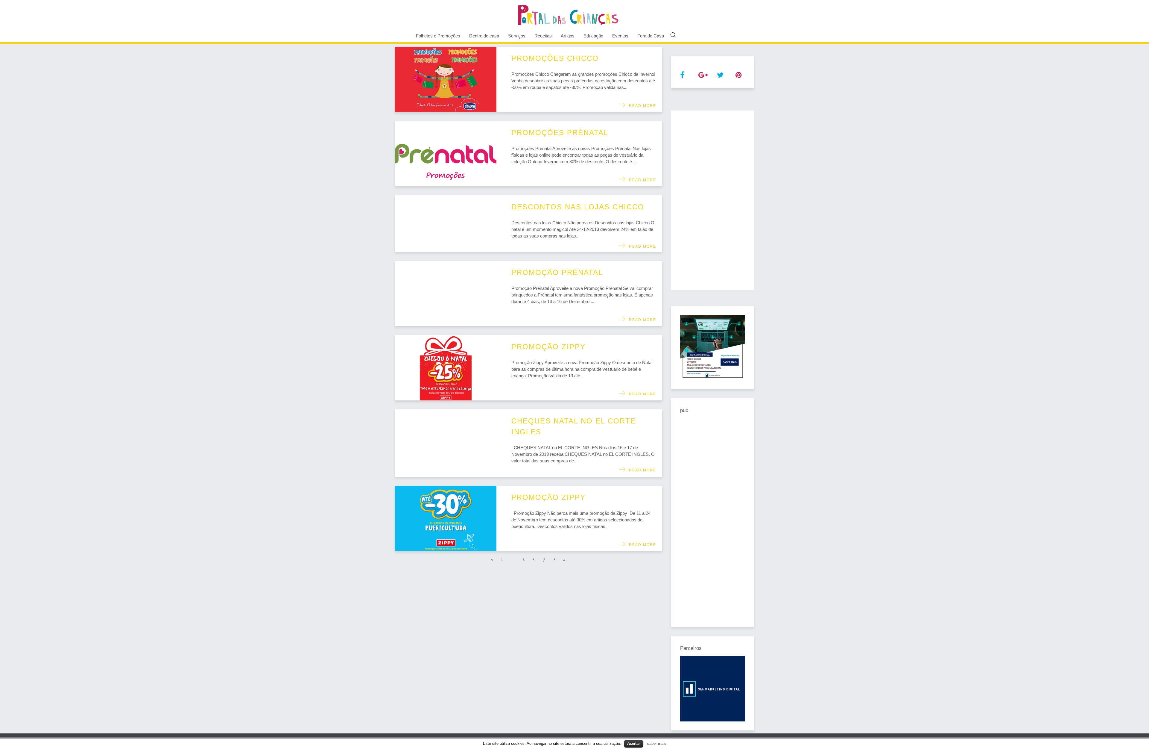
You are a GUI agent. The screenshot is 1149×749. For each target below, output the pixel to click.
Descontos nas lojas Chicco (577, 207)
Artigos (567, 35)
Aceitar (633, 743)
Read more (641, 106)
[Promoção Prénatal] (445, 293)
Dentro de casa (484, 35)
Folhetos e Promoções (438, 35)
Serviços (516, 35)
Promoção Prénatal (557, 272)
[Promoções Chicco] (445, 79)
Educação (593, 35)
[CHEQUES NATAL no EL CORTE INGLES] (445, 443)
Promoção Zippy (548, 347)
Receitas (543, 35)
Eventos (620, 35)
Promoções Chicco (555, 58)
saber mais (656, 743)
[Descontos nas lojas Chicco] (445, 223)
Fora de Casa (650, 35)
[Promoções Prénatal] (445, 153)
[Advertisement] (712, 200)
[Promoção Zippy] (445, 367)
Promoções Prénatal (559, 132)
